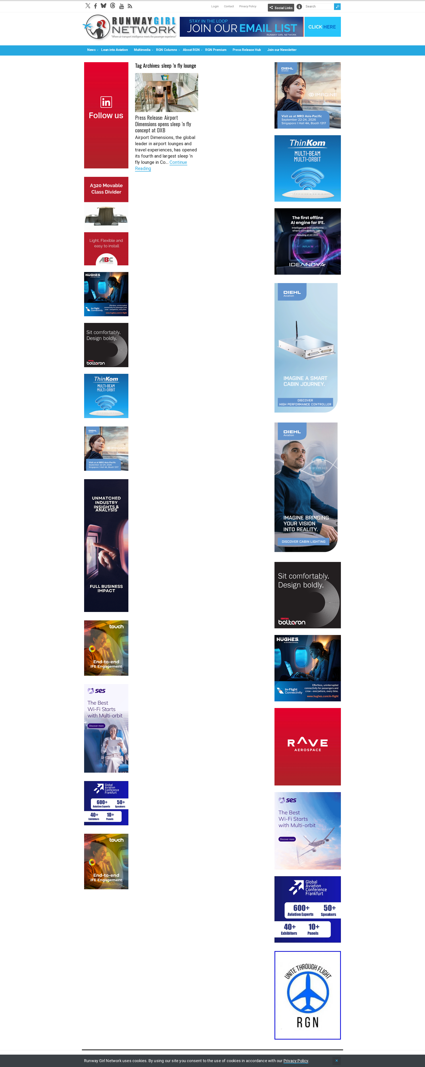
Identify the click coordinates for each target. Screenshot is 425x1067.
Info (299, 7)
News (91, 50)
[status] (336, 1061)
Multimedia (142, 50)
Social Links (284, 8)
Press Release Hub (247, 50)
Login (215, 6)
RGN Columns (166, 50)
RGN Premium (215, 50)
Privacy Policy (247, 6)
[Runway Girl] (130, 38)
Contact (229, 6)
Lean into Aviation (114, 50)
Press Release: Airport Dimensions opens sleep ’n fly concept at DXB (163, 123)
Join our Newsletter (281, 50)
